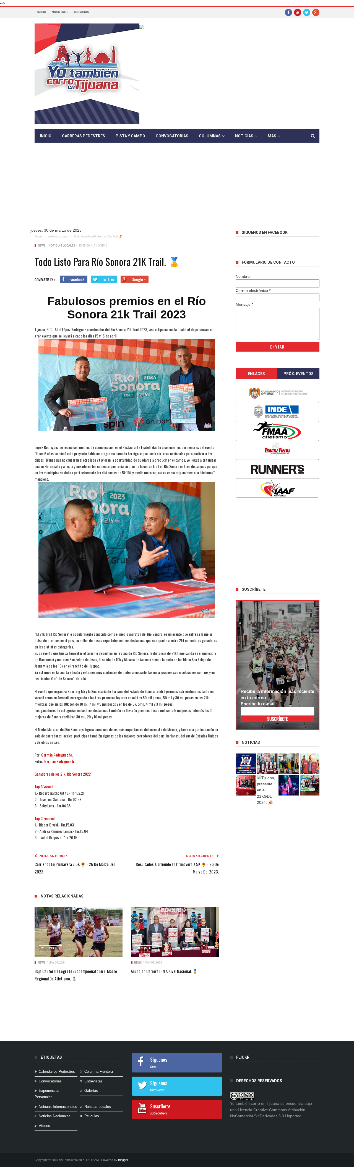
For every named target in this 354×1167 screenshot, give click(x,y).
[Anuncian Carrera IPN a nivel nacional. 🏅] (175, 932)
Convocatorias (172, 136)
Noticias (244, 136)
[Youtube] (297, 12)
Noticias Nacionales (55, 1116)
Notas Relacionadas (62, 896)
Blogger (123, 1159)
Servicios (81, 12)
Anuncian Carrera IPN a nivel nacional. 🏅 (164, 971)
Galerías (91, 1090)
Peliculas (91, 1116)
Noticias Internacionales (58, 1107)
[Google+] (315, 12)
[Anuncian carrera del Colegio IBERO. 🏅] (246, 785)
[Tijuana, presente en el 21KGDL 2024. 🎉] (267, 790)
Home (38, 236)
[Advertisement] (177, 189)
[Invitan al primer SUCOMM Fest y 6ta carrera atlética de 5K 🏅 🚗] (310, 763)
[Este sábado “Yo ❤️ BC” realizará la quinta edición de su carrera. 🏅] (310, 785)
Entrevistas (93, 1081)
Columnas (210, 136)
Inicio (41, 12)
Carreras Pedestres (83, 136)
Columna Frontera (98, 1071)
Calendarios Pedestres (57, 1071)
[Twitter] (306, 12)
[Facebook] (288, 12)
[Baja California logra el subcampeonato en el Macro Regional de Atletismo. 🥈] (79, 932)
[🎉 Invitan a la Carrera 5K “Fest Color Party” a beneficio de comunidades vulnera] (289, 763)
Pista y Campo (130, 136)
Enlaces (256, 373)
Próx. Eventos (298, 373)
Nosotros (60, 12)
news (42, 245)
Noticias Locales (57, 236)
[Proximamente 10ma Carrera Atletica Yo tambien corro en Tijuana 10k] (246, 763)
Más (272, 136)
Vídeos (44, 1126)
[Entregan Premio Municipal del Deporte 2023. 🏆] (289, 785)
